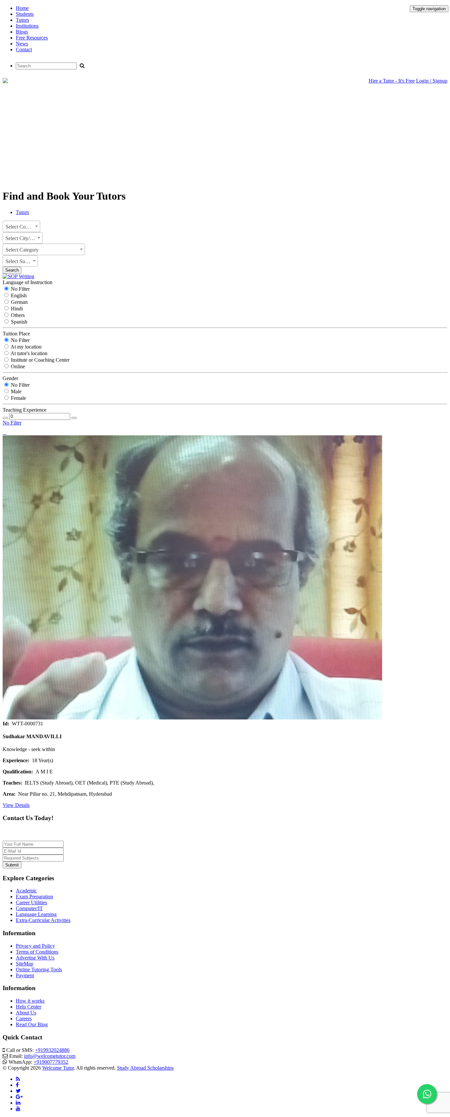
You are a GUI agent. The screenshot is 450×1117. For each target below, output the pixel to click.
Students (25, 14)
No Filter (20, 289)
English (18, 295)
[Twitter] (18, 1091)
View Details (16, 805)
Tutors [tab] (22, 212)
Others (17, 315)
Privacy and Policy (35, 946)
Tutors (22, 20)
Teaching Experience (24, 410)
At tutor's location (28, 353)
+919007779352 (51, 1062)
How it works (30, 1001)
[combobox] (21, 226)
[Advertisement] (225, 137)
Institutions (27, 26)
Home (22, 8)
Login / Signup (431, 81)
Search (12, 270)
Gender (10, 378)
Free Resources (32, 37)
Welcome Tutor (58, 1068)
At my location (26, 347)
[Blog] (18, 1079)
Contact (24, 49)
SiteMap (24, 963)
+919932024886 (52, 1050)
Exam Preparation (34, 896)
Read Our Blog (32, 1024)
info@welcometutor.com (49, 1056)
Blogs (22, 32)
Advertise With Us (35, 957)
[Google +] (19, 1097)
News (22, 43)
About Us (26, 1012)
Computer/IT (29, 908)
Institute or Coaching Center (40, 360)
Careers (24, 1018)
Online (17, 366)
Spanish (18, 322)
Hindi (16, 308)
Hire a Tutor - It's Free (392, 81)
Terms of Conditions (37, 952)
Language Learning (36, 914)
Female (18, 398)
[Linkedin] (18, 1102)
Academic (26, 890)
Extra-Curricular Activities (43, 920)
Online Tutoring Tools (39, 969)
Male (15, 391)
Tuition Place (16, 333)
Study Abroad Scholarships (145, 1068)
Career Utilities (31, 902)
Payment (25, 975)
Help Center (28, 1006)
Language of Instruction (27, 282)
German (19, 302)
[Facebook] (17, 1085)
